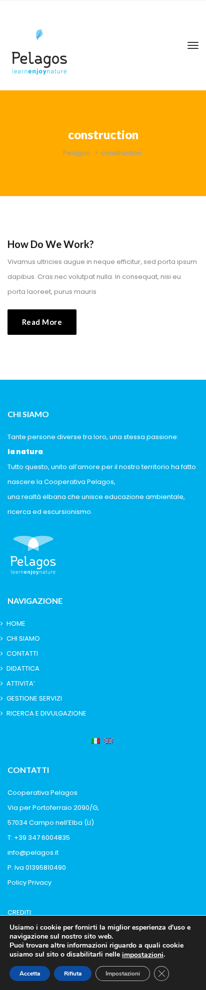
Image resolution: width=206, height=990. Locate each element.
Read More (42, 321)
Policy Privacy (30, 882)
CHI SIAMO (23, 638)
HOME (16, 623)
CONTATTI (22, 653)
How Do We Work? (51, 244)
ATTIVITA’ (20, 683)
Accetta (30, 974)
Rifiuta (73, 974)
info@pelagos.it (33, 852)
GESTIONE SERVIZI (34, 698)
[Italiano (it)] (95, 741)
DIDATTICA (23, 668)
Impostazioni (123, 974)
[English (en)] (108, 741)
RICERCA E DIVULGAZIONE (46, 713)
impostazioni (143, 955)
